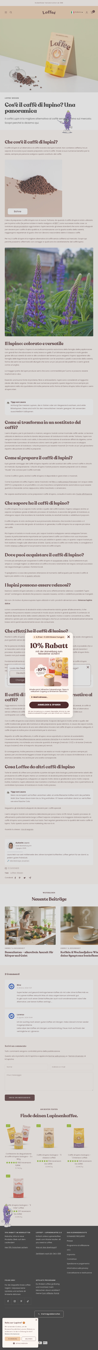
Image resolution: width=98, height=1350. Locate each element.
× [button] (36, 1320)
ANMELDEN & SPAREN (49, 705)
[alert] (20, 1333)
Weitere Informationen (12, 1334)
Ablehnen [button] (28, 1339)
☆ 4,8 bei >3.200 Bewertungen (49, 637)
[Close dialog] (68, 636)
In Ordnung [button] (12, 1339)
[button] (20, 1343)
